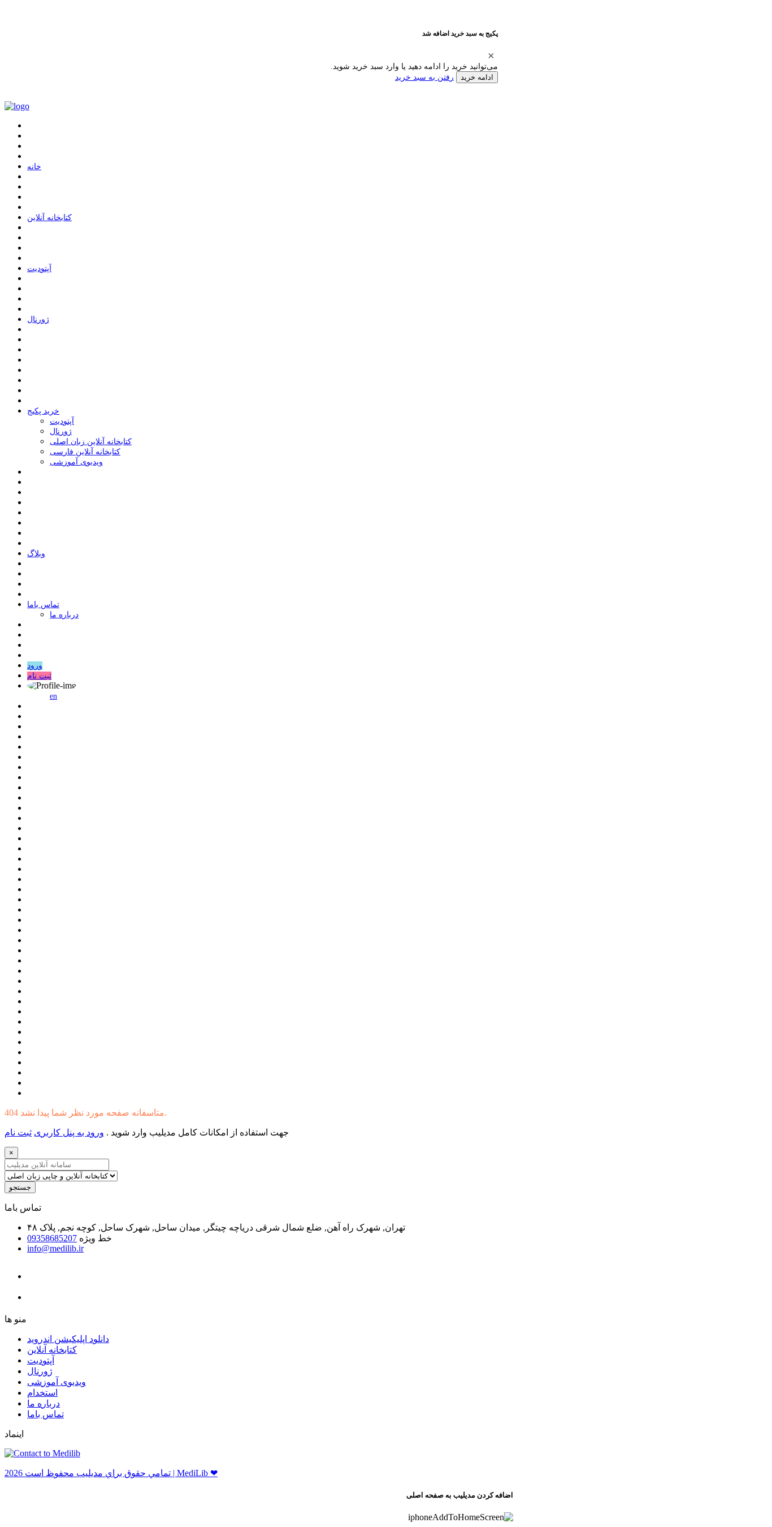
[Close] (491, 55)
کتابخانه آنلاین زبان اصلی (91, 441)
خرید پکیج (43, 411)
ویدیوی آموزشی (76, 462)
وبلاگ (36, 553)
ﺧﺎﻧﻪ (34, 166)
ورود (34, 665)
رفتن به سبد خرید (424, 76)
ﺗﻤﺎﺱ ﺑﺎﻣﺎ (43, 604)
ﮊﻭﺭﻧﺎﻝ (38, 319)
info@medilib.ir (55, 1248)
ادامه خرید (477, 77)
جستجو (20, 1187)
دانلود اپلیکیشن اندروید (68, 1339)
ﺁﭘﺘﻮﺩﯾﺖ (39, 268)
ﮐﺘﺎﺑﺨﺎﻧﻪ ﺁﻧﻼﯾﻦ (49, 217)
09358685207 (52, 1238)
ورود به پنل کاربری (69, 1132)
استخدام (42, 1392)
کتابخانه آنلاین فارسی (85, 452)
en (53, 696)
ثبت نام (39, 676)
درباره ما (64, 614)
